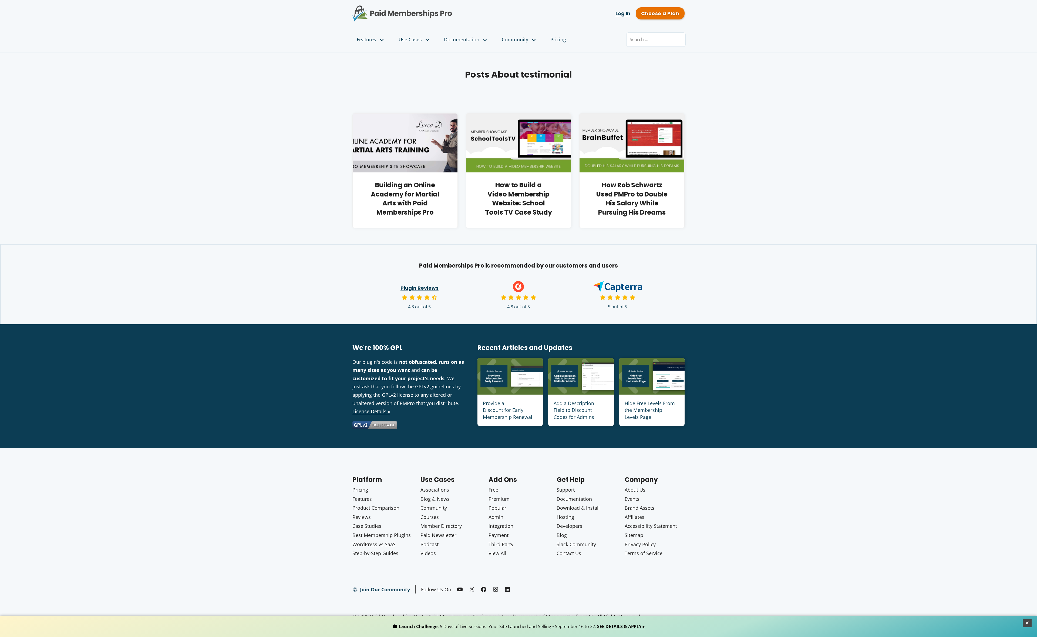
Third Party (501, 544)
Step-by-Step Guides (375, 553)
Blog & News (435, 499)
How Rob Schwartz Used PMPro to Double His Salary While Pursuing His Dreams (632, 199)
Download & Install (578, 508)
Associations (434, 489)
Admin (496, 517)
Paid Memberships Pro (432, 9)
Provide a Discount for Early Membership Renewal (507, 410)
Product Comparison (375, 508)
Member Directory (441, 526)
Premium (499, 499)
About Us (635, 489)
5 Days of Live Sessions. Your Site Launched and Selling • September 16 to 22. (522, 626)
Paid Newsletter (438, 535)
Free (493, 489)
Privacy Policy (640, 544)
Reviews (361, 517)
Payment (499, 535)
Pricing (558, 39)
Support (566, 489)
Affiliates (634, 517)
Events (632, 499)
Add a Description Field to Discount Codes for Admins (574, 410)
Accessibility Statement (651, 526)
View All (497, 553)
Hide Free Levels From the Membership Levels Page (650, 410)
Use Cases (410, 39)
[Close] (1027, 623)
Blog (562, 535)
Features (366, 39)
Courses (429, 517)
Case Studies (366, 526)
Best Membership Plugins (381, 535)
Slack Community (576, 544)
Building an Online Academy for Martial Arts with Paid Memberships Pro (405, 199)
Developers (569, 526)
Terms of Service (643, 553)
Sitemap (634, 535)
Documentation (461, 39)
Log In (622, 13)
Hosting (565, 517)
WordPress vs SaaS (374, 544)
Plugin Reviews (419, 288)
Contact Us (569, 553)
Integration (501, 526)
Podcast (429, 544)
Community (515, 39)
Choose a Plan (660, 13)
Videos (428, 553)
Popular (497, 508)
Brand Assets (639, 508)
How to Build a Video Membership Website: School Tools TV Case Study (518, 199)
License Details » (371, 411)
